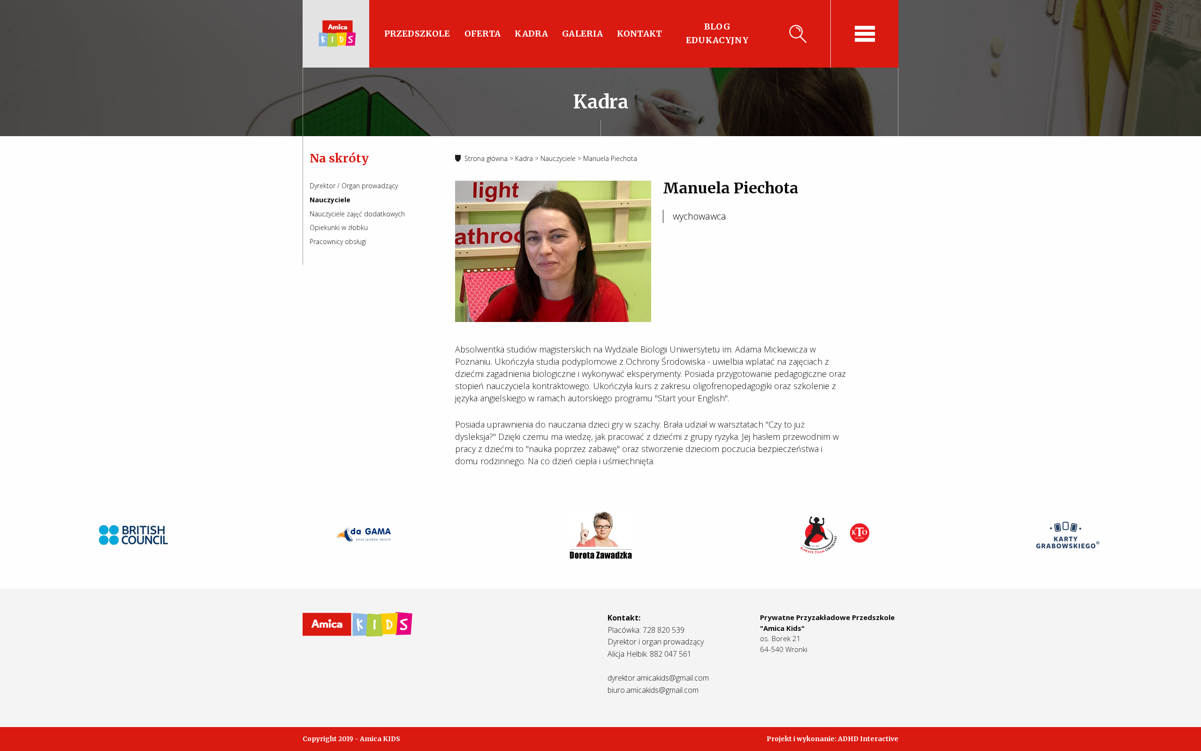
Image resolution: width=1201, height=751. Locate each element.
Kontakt (639, 33)
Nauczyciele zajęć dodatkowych (357, 213)
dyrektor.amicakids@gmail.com (658, 678)
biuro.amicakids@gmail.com (653, 690)
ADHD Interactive (868, 739)
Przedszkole (417, 33)
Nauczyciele (330, 199)
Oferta (482, 33)
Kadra (531, 33)
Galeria (582, 33)
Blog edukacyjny (717, 33)
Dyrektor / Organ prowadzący (354, 185)
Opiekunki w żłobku (339, 227)
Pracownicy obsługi (338, 241)
